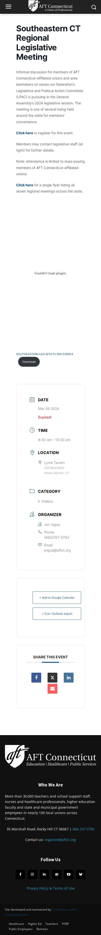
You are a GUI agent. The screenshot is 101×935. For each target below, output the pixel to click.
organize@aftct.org (60, 839)
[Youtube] (68, 874)
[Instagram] (32, 874)
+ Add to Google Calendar (57, 597)
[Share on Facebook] (36, 678)
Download (29, 361)
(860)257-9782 (56, 537)
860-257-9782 (84, 829)
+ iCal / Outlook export (57, 613)
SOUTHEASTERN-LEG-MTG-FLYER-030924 (44, 354)
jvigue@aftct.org (57, 550)
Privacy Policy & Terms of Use (51, 888)
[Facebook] (20, 874)
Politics (47, 501)
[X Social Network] (52, 678)
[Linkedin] (69, 678)
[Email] (52, 689)
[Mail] (56, 874)
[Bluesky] (80, 874)
